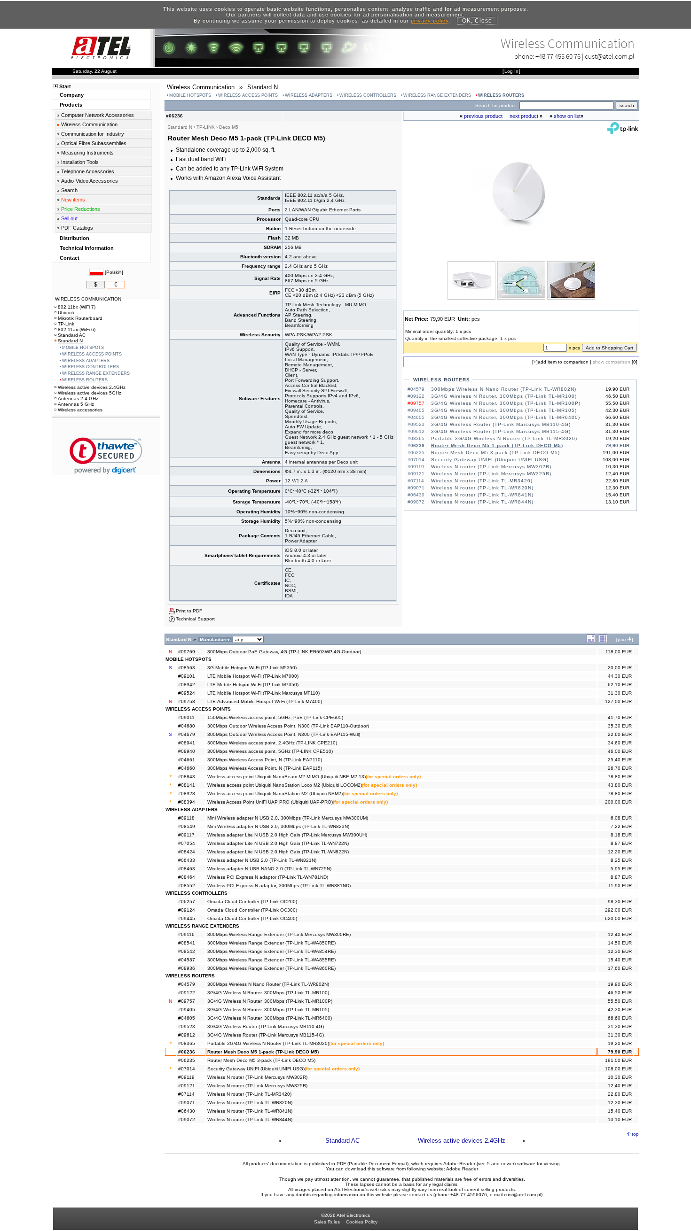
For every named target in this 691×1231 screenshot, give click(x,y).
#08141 (186, 785)
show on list (567, 116)
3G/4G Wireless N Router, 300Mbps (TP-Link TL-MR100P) (506, 403)
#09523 (186, 1026)
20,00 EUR (620, 667)
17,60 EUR (620, 968)
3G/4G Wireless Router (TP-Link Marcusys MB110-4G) (501, 424)
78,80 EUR (620, 776)
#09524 (186, 693)
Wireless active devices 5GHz (89, 392)
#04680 (186, 725)
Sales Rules (327, 1221)
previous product (483, 116)
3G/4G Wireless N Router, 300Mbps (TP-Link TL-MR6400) (505, 417)
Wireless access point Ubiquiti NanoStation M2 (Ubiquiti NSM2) (275, 793)
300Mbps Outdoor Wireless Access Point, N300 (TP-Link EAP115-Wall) (283, 734)
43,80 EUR (620, 785)
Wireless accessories (80, 409)
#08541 (186, 942)
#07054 (186, 843)
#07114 (186, 1094)
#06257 (186, 901)
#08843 (186, 776)
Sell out (69, 218)
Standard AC (342, 1140)
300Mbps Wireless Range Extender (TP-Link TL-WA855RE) (271, 959)
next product (524, 116)
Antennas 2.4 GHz (78, 398)
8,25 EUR (621, 860)
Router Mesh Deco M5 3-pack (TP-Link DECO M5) (495, 452)
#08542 (186, 951)
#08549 (186, 826)
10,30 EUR (620, 1077)
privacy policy (429, 20)
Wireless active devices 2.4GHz (461, 1140)
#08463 (186, 868)
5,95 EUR (621, 868)
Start (65, 86)
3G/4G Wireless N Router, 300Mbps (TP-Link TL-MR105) (504, 410)
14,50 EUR (620, 942)
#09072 (186, 1119)
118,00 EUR (618, 651)
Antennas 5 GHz (76, 404)
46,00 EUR (620, 751)
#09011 (186, 717)
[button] (106, 456)
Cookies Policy (361, 1221)
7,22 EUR (621, 826)
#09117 (186, 834)
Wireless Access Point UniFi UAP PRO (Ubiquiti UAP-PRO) (270, 802)
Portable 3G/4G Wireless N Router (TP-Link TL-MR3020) (504, 438)
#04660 (186, 768)
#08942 (186, 684)
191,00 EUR (618, 1060)
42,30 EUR (620, 1009)
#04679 (186, 734)
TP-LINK (205, 127)
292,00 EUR (618, 910)
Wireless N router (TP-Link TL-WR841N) (482, 494)
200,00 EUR (618, 802)
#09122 (186, 992)
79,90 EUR (620, 1051)
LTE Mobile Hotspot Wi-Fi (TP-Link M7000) (252, 676)
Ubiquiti (66, 312)
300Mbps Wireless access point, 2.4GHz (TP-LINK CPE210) (272, 742)
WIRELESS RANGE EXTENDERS (437, 95)
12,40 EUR (620, 934)
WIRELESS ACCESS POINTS (248, 95)
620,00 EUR (618, 918)
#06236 (186, 1051)
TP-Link (66, 323)
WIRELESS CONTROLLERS (367, 95)
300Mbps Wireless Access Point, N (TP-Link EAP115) (264, 768)
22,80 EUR (620, 1094)
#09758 (186, 701)
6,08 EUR (621, 818)
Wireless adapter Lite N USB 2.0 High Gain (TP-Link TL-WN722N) (278, 843)
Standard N (70, 340)
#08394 (186, 802)
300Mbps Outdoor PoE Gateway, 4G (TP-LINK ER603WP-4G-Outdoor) (284, 651)
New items (73, 199)
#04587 (186, 959)
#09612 (186, 1034)
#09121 (186, 1085)
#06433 (186, 860)
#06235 (186, 1060)
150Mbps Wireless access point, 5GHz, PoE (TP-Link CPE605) (275, 717)
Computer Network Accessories (97, 115)
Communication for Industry (92, 134)
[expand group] (591, 641)
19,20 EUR (620, 1043)
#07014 (186, 1068)
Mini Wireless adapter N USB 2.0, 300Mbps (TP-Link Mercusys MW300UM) (287, 818)
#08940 (186, 751)
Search (69, 190)
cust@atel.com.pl (610, 56)
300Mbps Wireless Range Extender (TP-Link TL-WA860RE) (271, 968)
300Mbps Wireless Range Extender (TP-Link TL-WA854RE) (271, 951)
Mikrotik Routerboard (80, 318)
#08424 (186, 851)
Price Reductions (80, 209)
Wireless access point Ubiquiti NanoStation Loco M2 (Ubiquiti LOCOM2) (284, 785)
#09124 (186, 910)
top (635, 1134)
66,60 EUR (620, 1018)
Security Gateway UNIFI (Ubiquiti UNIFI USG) (490, 459)
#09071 (186, 1102)
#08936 (186, 968)
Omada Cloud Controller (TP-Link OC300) (252, 910)
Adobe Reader (462, 1168)
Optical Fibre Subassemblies (93, 143)
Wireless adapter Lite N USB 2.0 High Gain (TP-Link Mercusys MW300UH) (287, 834)
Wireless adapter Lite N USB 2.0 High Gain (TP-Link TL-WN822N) (278, 851)
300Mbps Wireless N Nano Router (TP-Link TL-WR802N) (503, 389)
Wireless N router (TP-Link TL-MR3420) (482, 480)
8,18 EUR (621, 834)
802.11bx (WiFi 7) (76, 307)
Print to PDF (189, 610)
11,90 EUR (620, 885)
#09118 (186, 818)
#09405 (186, 1009)
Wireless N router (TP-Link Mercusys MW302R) (491, 466)
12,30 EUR (620, 951)
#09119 (186, 1077)
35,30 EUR (620, 725)
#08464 (186, 877)
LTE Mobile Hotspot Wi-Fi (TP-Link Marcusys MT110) (263, 693)
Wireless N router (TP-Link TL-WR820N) (482, 487)
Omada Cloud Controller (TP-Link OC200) (252, 901)
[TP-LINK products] (622, 131)
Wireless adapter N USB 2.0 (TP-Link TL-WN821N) (261, 860)
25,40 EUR (620, 759)
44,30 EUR (620, 676)
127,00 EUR (618, 701)
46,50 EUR (620, 992)
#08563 (186, 667)
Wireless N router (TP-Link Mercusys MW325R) (491, 473)
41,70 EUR (620, 717)
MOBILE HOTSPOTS (190, 95)
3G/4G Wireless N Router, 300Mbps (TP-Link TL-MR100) (504, 396)
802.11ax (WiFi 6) (76, 329)
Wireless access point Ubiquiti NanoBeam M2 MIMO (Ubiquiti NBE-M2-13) (286, 776)
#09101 (186, 676)
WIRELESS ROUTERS (501, 95)
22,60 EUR (620, 734)
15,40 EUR (620, 959)
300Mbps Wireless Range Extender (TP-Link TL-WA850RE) (271, 942)
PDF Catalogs (77, 228)
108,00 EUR (618, 1068)
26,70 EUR (620, 768)
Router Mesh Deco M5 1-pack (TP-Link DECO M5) (497, 445)
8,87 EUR (621, 843)
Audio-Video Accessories (89, 181)
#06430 (186, 1111)
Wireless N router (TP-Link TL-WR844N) (482, 501)
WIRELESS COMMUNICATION (88, 299)
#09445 (186, 918)
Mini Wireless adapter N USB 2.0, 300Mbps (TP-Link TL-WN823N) (278, 826)
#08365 (186, 1043)
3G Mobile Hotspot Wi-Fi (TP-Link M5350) (252, 667)
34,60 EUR (620, 742)
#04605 (186, 1018)
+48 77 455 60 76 (558, 56)
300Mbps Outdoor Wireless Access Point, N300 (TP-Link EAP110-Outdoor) (288, 725)
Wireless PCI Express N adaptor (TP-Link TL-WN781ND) (267, 877)
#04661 (186, 759)
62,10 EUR (620, 684)
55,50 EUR (620, 1001)
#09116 (186, 934)
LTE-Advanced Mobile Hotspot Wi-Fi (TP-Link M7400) (264, 701)
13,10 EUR (620, 1119)
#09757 (186, 1001)
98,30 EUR (620, 901)
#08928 (186, 793)
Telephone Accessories (87, 171)
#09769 (186, 651)
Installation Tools (80, 162)
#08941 (186, 742)
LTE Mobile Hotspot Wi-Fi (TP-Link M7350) (252, 684)
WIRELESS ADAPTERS (308, 95)
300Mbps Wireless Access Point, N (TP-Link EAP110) (264, 759)
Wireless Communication (89, 124)
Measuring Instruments (87, 152)
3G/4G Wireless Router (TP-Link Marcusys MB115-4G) (501, 431)
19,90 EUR (620, 984)
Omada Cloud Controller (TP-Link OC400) (252, 918)
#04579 (186, 984)
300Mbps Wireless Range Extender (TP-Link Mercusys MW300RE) (279, 934)
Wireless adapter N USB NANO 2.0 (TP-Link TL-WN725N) (269, 868)
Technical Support (195, 618)
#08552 (186, 885)
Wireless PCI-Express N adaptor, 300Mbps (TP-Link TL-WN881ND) (279, 885)
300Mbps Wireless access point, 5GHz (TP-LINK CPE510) (270, 751)
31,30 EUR (620, 693)
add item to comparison (563, 361)
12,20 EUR (620, 851)
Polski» (114, 272)
